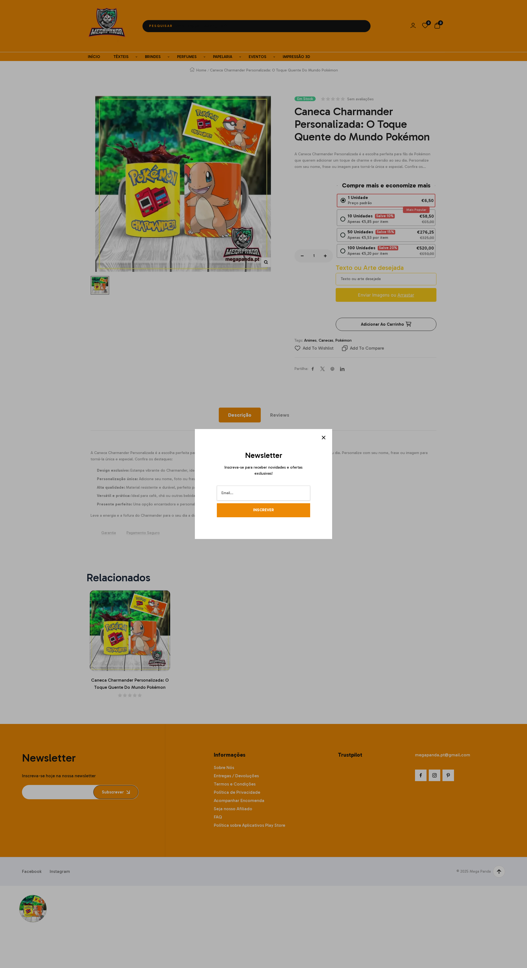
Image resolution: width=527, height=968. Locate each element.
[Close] (324, 437)
